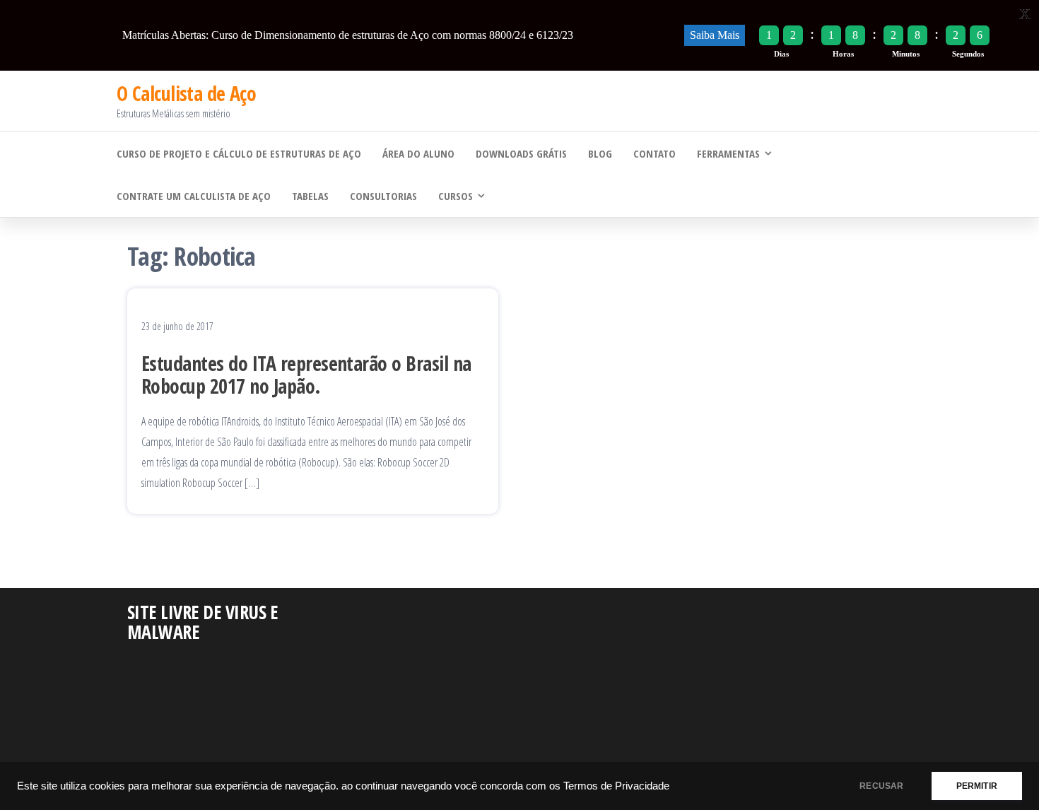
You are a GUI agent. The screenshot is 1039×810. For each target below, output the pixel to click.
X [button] (1025, 14)
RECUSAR (881, 786)
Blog (600, 153)
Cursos (455, 196)
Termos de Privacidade (616, 786)
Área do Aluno (418, 153)
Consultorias (383, 196)
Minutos (906, 53)
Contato (654, 153)
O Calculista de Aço (186, 93)
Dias (781, 53)
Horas (843, 53)
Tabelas (310, 196)
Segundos (968, 53)
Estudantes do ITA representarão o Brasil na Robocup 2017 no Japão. (306, 374)
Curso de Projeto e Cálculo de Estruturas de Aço (239, 153)
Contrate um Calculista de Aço (194, 196)
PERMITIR (976, 786)
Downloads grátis (521, 153)
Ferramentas (728, 153)
